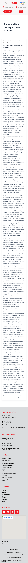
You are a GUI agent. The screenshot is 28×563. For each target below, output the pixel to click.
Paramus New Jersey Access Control (12, 40)
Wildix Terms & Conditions (14, 557)
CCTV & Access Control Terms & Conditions (14, 555)
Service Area (6, 42)
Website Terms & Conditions (14, 552)
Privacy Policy (14, 549)
